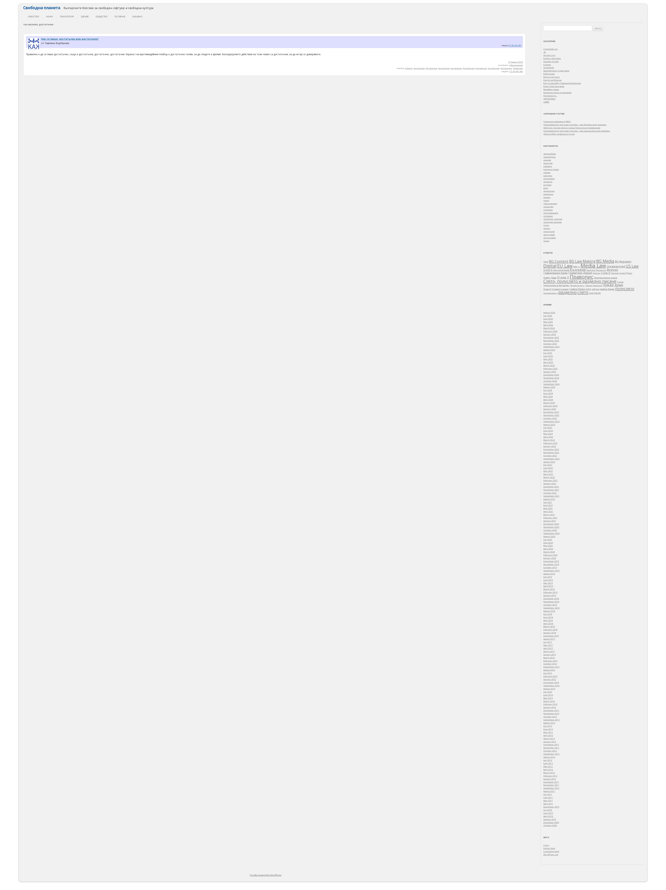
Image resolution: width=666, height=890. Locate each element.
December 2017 (551, 636)
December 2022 (551, 449)
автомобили (549, 153)
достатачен (419, 68)
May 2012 (548, 766)
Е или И (605, 273)
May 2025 (548, 359)
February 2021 (550, 517)
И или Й (623, 273)
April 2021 (548, 511)
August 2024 (549, 387)
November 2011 (551, 785)
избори (596, 289)
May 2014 (548, 698)
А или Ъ (408, 68)
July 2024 (547, 390)
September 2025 (551, 346)
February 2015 (550, 676)
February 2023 (550, 443)
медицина (548, 194)
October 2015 (550, 663)
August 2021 (549, 499)
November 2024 (551, 378)
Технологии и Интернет (556, 285)
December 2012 (551, 744)
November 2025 (551, 340)
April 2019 (548, 586)
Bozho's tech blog (552, 58)
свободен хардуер (552, 222)
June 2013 (548, 729)
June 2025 (548, 356)
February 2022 (550, 480)
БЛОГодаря (549, 74)
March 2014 (549, 701)
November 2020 (551, 527)
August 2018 (549, 611)
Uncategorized (616, 266)
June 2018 (548, 617)
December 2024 (551, 374)
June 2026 (548, 318)
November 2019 (551, 564)
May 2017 (548, 645)
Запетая (615, 273)
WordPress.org (550, 854)
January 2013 (549, 741)
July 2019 (547, 577)
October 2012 (550, 751)
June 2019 (548, 580)
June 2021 (548, 505)
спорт (546, 225)
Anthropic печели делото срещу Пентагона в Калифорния (571, 127)
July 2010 (547, 810)
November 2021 (551, 489)
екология (548, 163)
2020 (545, 261)
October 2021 (550, 493)
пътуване (119, 16)
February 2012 (550, 775)
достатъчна (481, 68)
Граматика (575, 273)
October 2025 (550, 343)
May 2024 (548, 396)
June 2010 (548, 813)
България (578, 269)
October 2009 (550, 825)
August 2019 (549, 573)
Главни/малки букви (555, 273)
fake (575, 266)
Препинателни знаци (605, 277)
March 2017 (549, 651)
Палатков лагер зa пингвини (557, 92)
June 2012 (548, 763)
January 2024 (549, 409)
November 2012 (551, 747)
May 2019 (548, 583)
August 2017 (549, 639)
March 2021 (549, 514)
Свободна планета (41, 7)
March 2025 (549, 365)
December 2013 (551, 710)
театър (546, 228)
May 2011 (548, 800)
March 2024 (549, 402)
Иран (629, 273)
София (620, 282)
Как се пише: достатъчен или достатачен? (70, 39)
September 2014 (551, 685)
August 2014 (549, 688)
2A (544, 52)
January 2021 (549, 520)
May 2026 (548, 322)
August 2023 (549, 424)
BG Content (559, 261)
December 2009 (551, 822)
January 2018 (549, 632)
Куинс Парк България (553, 86)
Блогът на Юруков (552, 80)
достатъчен (468, 68)
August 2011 (549, 791)
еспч (588, 289)
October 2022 (550, 455)
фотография (549, 237)
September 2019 (551, 570)
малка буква (607, 289)
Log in (546, 845)
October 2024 (550, 381)
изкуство (33, 16)
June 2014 (548, 695)
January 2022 (549, 483)
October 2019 (550, 567)
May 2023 (548, 433)
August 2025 (549, 349)
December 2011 (551, 782)
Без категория (561, 270)
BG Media (605, 261)
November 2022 (551, 452)
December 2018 (551, 598)
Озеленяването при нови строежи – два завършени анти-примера (576, 131)
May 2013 (548, 732)
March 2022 (549, 477)
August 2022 (549, 462)
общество (102, 16)
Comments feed (551, 851)
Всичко (612, 270)
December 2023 (551, 412)
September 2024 (551, 384)
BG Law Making (582, 261)
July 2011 (547, 794)
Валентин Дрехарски (596, 270)
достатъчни (493, 68)
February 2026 (550, 331)
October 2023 (550, 418)
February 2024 (550, 405)
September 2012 (551, 754)
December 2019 (551, 561)
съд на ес (595, 293)
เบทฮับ (546, 102)
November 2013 (551, 713)
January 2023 (549, 446)
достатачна (431, 68)
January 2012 (549, 779)
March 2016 (549, 657)
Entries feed (549, 848)
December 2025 (551, 337)
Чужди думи (613, 285)
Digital (549, 266)
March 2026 (549, 328)
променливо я (550, 293)
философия (549, 234)
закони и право (551, 169)
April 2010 (548, 816)
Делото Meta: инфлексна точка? (559, 134)
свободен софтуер (552, 219)
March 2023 (549, 440)
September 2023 (551, 421)
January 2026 (549, 334)
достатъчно (506, 68)
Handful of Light (551, 61)
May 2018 (548, 620)
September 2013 (551, 719)
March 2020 (549, 552)
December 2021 (551, 486)
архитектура (549, 157)
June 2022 (548, 468)
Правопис (518, 68)
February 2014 (550, 704)
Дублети (596, 273)
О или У (563, 277)
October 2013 (550, 716)
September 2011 (551, 788)
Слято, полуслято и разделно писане (579, 281)
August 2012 (549, 757)
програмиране (550, 213)
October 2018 (550, 604)
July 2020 (547, 539)
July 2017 (547, 642)
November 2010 (551, 807)
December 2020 (551, 524)
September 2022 (551, 458)
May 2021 (548, 508)
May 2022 (548, 471)
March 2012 (549, 772)
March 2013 (549, 738)
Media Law (593, 265)
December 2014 (551, 682)
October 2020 (550, 530)
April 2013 (548, 735)
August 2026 (549, 312)
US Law (632, 266)
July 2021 (547, 502)
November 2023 (551, 415)
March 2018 (549, 626)
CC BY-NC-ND (515, 45)
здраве (85, 16)
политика (548, 209)
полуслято (624, 288)
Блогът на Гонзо (551, 77)
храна (546, 241)
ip (579, 267)
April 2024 (548, 399)
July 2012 (547, 760)
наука (49, 16)
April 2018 (548, 623)
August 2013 (549, 723)
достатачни (443, 68)
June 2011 (548, 797)
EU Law (565, 266)
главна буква (577, 289)
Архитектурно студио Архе (556, 70)
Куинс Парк (550, 277)
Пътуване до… (550, 95)
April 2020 (548, 548)
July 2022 (547, 464)
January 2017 (549, 654)
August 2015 (549, 670)
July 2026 (547, 315)
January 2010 (549, 819)
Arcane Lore (549, 55)
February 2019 (550, 592)
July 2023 (547, 427)
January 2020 (549, 558)
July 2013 (547, 726)
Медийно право (551, 89)
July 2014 (547, 692)
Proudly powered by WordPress (265, 875)
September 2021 (551, 496)
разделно (567, 292)
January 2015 (549, 679)
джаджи (547, 160)
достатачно (456, 68)
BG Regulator (623, 261)
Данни (587, 273)
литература (548, 191)
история (547, 185)
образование (516, 65)
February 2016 (550, 660)
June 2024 (548, 393)
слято (582, 292)
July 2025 (547, 353)
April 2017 (548, 648)
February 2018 (550, 629)
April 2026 (548, 325)
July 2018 (547, 614)
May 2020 (548, 545)
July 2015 (547, 673)
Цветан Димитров (593, 285)
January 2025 (549, 371)
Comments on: (550, 49)
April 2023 (548, 437)
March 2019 (549, 589)
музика (546, 197)
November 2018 (551, 601)
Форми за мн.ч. (577, 285)
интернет (547, 181)
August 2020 (549, 536)
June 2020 (548, 542)
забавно (137, 16)
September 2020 (551, 533)
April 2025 (548, 362)
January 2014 (549, 707)
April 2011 (548, 803)
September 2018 (551, 608)
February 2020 (550, 555)
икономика (549, 178)
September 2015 (551, 667)
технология (67, 16)
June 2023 (548, 430)
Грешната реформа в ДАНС (557, 121)
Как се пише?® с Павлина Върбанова (562, 83)
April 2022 (548, 474)
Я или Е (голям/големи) (556, 289)
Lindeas (547, 64)
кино (545, 188)
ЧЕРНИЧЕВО (549, 98)
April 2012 (548, 769)
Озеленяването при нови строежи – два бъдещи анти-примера (574, 124)
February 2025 (550, 368)
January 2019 (549, 595)
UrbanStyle (548, 67)
